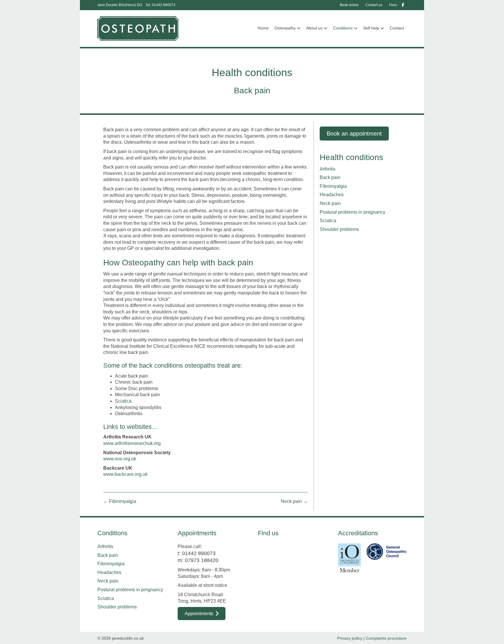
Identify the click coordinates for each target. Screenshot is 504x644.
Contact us (373, 5)
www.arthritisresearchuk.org (132, 443)
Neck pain (330, 203)
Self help (371, 28)
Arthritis (327, 168)
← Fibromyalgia (119, 501)
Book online (349, 5)
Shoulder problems (339, 229)
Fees (393, 5)
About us (314, 28)
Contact (397, 28)
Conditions (343, 28)
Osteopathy (285, 28)
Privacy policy (349, 638)
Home (263, 28)
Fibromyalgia (333, 186)
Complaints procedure (386, 638)
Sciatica (123, 401)
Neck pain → (294, 501)
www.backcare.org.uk (125, 474)
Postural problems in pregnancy (352, 212)
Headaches (332, 194)
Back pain (330, 177)
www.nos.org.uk (119, 458)
